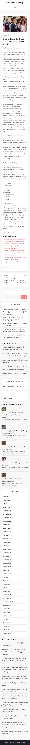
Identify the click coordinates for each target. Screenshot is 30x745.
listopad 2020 (7, 598)
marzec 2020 (6, 626)
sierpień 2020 (7, 609)
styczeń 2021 (6, 591)
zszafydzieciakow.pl (15, 2)
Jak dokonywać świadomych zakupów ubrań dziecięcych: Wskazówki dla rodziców (14, 348)
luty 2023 (6, 504)
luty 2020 (6, 630)
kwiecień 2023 (7, 497)
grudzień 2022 (7, 511)
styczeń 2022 (7, 549)
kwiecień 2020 (7, 623)
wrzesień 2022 (7, 521)
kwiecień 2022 (7, 539)
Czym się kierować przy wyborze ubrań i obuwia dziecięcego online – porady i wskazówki (13, 415)
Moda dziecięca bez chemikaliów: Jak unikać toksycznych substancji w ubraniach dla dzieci (14, 677)
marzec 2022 (6, 542)
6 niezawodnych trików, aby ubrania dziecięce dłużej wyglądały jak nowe (14, 697)
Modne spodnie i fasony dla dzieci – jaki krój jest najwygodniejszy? (14, 717)
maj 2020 (6, 619)
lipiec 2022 (6, 528)
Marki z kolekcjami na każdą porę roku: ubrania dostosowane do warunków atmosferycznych (15, 355)
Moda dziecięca (8, 268)
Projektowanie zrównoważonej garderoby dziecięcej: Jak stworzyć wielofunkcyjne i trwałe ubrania (14, 312)
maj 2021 (5, 577)
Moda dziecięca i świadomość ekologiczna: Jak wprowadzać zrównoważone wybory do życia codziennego (15, 669)
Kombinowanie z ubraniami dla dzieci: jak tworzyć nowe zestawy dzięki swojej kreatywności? (13, 652)
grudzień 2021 (7, 553)
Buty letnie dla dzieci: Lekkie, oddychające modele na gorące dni (13, 480)
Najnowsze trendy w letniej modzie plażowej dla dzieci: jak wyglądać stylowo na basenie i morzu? (14, 661)
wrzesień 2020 (7, 605)
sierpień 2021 (7, 567)
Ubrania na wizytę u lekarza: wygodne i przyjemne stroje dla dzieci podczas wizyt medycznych (13, 724)
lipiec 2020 (6, 612)
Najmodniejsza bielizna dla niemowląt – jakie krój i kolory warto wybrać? (14, 690)
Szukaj (5, 294)
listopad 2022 (7, 514)
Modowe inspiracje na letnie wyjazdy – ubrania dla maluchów (15, 464)
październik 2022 (8, 518)
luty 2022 (6, 546)
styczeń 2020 (7, 633)
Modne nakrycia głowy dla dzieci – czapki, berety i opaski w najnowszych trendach (15, 259)
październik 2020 (8, 602)
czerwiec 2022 (7, 532)
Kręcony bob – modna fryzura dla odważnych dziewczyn (14, 684)
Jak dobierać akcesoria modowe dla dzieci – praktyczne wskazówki (14, 710)
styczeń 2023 (7, 507)
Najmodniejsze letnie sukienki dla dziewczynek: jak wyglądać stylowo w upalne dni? (15, 704)
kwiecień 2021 (7, 581)
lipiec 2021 (6, 570)
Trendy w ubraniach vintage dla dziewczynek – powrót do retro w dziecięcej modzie (15, 253)
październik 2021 (7, 560)
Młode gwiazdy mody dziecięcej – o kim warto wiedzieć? (15, 375)
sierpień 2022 (7, 525)
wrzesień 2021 (7, 563)
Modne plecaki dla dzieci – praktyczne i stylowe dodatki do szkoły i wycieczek (14, 330)
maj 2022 (5, 535)
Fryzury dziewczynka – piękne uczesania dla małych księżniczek (14, 448)
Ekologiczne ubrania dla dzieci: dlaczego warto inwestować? (15, 732)
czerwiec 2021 (7, 574)
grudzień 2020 (7, 595)
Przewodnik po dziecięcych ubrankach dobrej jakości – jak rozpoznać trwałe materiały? (14, 368)
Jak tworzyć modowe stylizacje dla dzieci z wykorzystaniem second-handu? (14, 336)
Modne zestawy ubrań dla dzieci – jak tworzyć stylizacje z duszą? (15, 432)
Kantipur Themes (20, 743)
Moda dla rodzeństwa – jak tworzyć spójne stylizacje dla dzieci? (13, 319)
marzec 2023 (6, 500)
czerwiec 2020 (7, 616)
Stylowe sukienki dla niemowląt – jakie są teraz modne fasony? (15, 361)
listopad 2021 (7, 556)
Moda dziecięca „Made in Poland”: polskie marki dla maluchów (15, 325)
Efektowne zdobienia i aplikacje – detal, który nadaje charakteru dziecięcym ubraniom (15, 246)
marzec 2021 (6, 584)
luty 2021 (5, 588)
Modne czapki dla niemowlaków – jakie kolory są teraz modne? (15, 644)
